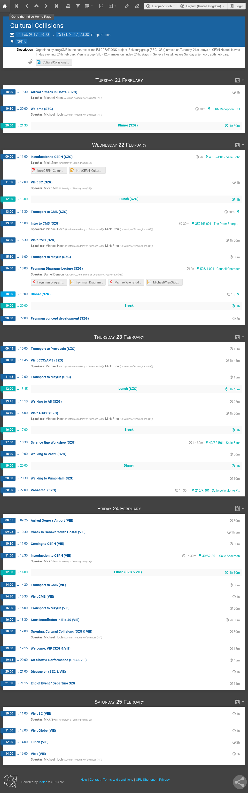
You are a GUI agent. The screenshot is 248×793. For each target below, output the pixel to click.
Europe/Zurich (162, 6)
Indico (43, 782)
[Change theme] (113, 6)
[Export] (89, 6)
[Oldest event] (17, 6)
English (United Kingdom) (203, 6)
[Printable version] (68, 6)
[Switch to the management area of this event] (137, 6)
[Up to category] (36, 6)
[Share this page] (240, 782)
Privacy (164, 779)
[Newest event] (56, 6)
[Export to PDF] (101, 6)
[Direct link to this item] (150, 80)
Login (239, 6)
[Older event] (27, 6)
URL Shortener (146, 779)
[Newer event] (46, 6)
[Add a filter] (78, 6)
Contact (95, 779)
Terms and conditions (118, 779)
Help (84, 779)
